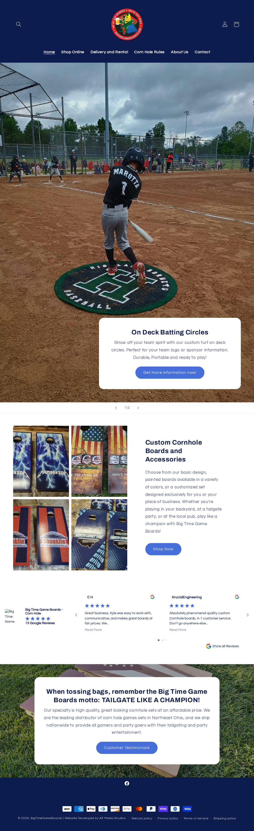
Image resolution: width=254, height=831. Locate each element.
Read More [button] (93, 630)
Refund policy (142, 818)
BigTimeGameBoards (46, 818)
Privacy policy (168, 818)
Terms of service (196, 818)
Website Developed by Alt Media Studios (95, 818)
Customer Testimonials (127, 748)
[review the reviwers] (152, 598)
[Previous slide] (115, 408)
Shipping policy (225, 818)
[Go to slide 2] (162, 640)
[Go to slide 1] (158, 640)
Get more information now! (170, 372)
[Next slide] (138, 408)
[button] (19, 24)
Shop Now (163, 549)
